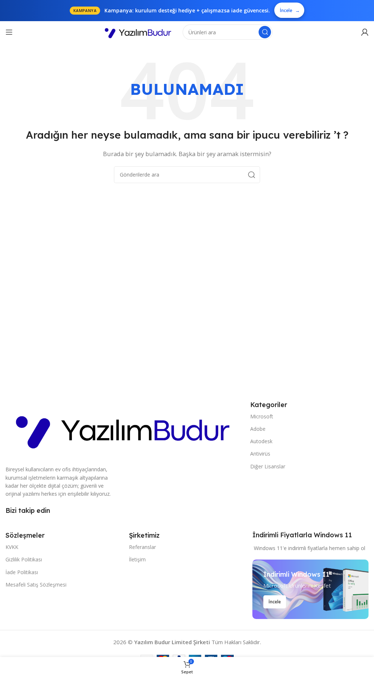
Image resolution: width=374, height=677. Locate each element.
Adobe (258, 428)
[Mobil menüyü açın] (9, 32)
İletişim (137, 559)
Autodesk (261, 441)
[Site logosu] (139, 31)
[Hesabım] (365, 32)
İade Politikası (21, 572)
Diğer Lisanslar (267, 466)
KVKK (11, 546)
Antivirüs (260, 453)
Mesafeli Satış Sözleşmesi (35, 584)
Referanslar (142, 546)
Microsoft (261, 416)
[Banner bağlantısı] (310, 589)
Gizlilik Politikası (23, 559)
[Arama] (265, 32)
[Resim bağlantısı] (124, 428)
